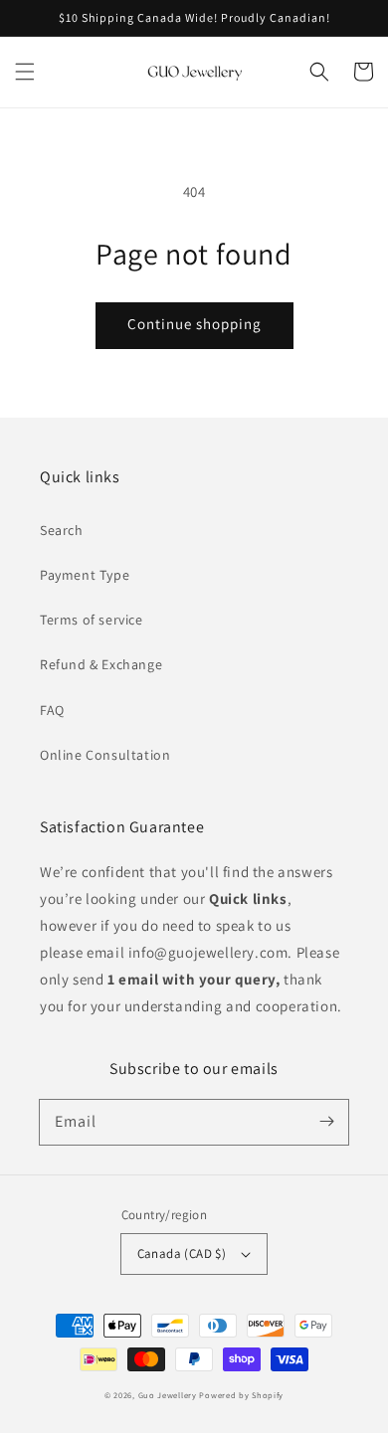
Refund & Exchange (101, 664)
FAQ (52, 710)
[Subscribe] (326, 1122)
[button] (25, 71)
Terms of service (91, 619)
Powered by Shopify (241, 1394)
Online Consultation (105, 755)
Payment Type (84, 575)
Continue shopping (194, 323)
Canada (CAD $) (182, 1253)
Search (62, 530)
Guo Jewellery (167, 1394)
